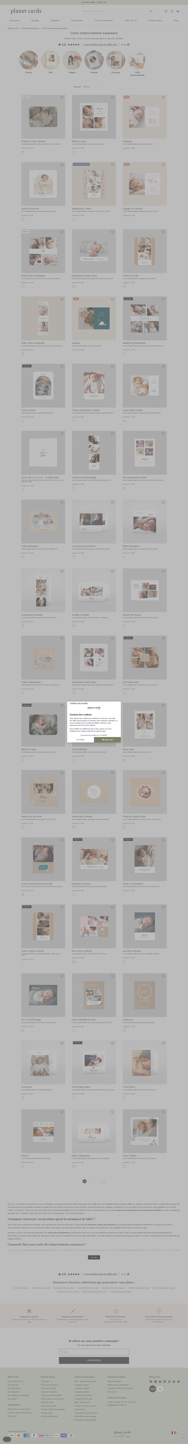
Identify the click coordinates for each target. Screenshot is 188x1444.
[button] (7, 1439)
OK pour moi (107, 740)
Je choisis (81, 740)
